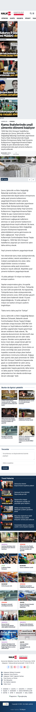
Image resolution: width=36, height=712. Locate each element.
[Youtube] (24, 667)
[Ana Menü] (33, 13)
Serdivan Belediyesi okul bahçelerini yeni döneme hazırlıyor (8, 547)
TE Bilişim (23, 709)
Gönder (5, 468)
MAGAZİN (19, 693)
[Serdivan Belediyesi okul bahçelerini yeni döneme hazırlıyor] (9, 537)
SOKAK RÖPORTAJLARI (25, 691)
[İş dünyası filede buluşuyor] (9, 559)
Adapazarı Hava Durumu (11, 674)
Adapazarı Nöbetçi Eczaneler (12, 672)
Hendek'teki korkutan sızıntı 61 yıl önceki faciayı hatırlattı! (26, 402)
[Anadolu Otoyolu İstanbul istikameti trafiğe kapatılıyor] (27, 595)
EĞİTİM (5, 693)
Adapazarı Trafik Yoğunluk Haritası (14, 676)
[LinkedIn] (21, 667)
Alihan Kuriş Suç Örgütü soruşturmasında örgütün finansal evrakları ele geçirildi (8, 421)
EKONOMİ (23, 566)
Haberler (4, 121)
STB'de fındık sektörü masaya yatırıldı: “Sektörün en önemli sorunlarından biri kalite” (9, 403)
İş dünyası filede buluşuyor (6, 568)
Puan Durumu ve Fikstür (10, 678)
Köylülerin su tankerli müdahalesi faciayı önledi (26, 419)
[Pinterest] (14, 667)
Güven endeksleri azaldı (26, 567)
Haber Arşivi (7, 684)
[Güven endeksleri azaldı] (27, 559)
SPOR (3, 566)
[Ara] (31, 13)
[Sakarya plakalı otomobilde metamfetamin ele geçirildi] (27, 635)
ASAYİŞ (12, 18)
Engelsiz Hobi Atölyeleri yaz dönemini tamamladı (27, 624)
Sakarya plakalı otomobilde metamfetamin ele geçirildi (25, 646)
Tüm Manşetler (8, 680)
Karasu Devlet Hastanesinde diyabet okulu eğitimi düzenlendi (8, 625)
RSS (6, 704)
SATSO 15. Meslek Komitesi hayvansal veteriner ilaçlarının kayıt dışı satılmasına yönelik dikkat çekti (26, 439)
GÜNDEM (4, 18)
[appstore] (13, 696)
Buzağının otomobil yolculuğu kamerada (7, 437)
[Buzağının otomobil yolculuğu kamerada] (9, 430)
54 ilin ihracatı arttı (6, 586)
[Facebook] (8, 667)
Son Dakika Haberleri (10, 682)
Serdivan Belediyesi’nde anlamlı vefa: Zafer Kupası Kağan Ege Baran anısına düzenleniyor (8, 646)
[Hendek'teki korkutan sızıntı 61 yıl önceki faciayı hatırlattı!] (27, 395)
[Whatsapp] (27, 667)
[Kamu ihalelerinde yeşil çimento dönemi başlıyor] (18, 166)
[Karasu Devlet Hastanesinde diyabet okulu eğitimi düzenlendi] (9, 615)
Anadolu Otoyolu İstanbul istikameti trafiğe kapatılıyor (27, 606)
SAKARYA (20, 18)
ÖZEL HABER (28, 693)
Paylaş (5, 179)
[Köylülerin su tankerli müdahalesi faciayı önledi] (27, 413)
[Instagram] (18, 667)
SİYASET (28, 18)
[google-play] (22, 696)
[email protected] (19, 663)
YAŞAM (5, 691)
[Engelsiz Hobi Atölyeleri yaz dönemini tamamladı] (27, 615)
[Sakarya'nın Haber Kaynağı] (12, 13)
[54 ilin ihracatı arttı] (9, 577)
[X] (11, 667)
